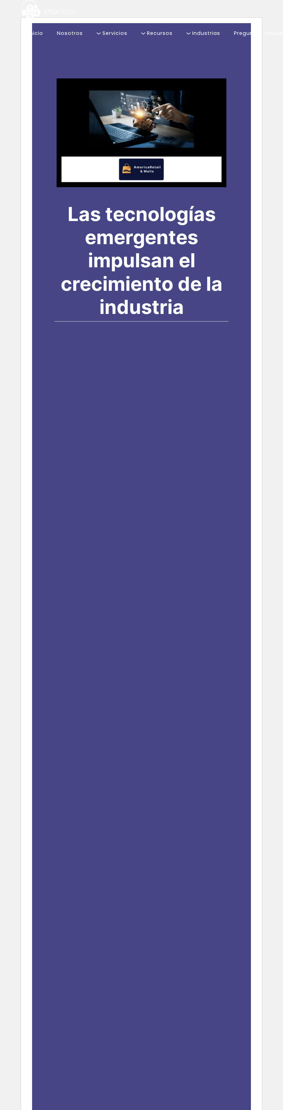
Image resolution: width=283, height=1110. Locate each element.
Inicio (35, 33)
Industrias (205, 33)
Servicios (114, 33)
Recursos (159, 33)
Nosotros (70, 33)
